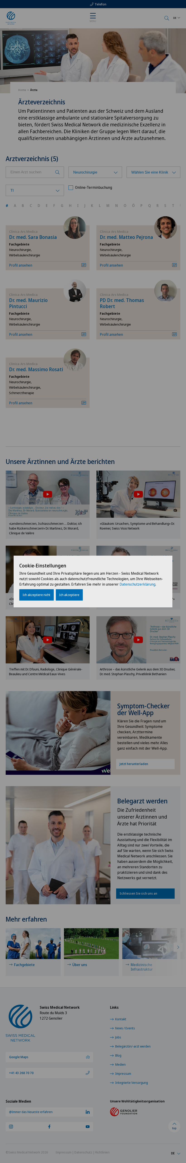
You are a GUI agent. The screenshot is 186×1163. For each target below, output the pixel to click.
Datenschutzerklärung (137, 584)
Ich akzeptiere (69, 595)
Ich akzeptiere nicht (36, 595)
